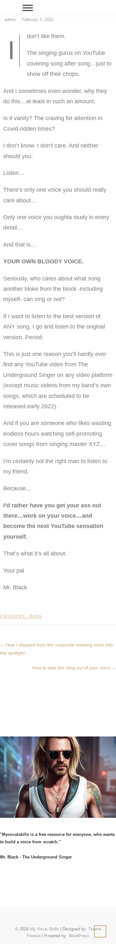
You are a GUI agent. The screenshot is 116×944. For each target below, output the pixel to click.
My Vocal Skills (44, 929)
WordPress (79, 935)
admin (10, 19)
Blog (36, 616)
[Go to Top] (100, 931)
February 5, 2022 (37, 19)
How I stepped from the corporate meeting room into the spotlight (56, 648)
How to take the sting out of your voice (74, 667)
